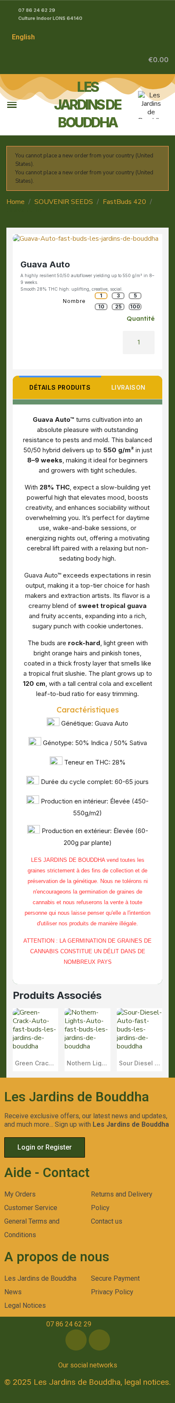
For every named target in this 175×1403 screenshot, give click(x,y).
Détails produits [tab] (60, 387)
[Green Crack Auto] (35, 1040)
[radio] (101, 295)
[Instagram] (99, 1340)
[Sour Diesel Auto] (139, 1040)
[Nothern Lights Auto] (87, 1040)
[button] (153, 60)
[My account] (130, 60)
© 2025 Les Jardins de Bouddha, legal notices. (87, 1382)
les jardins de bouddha (87, 104)
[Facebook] (76, 1340)
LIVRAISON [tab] (128, 387)
